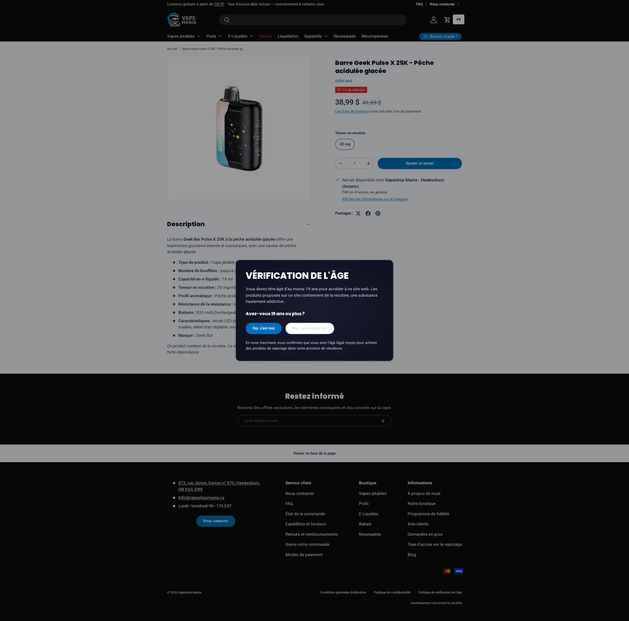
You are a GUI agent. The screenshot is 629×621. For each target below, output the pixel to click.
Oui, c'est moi (264, 328)
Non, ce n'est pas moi (309, 328)
